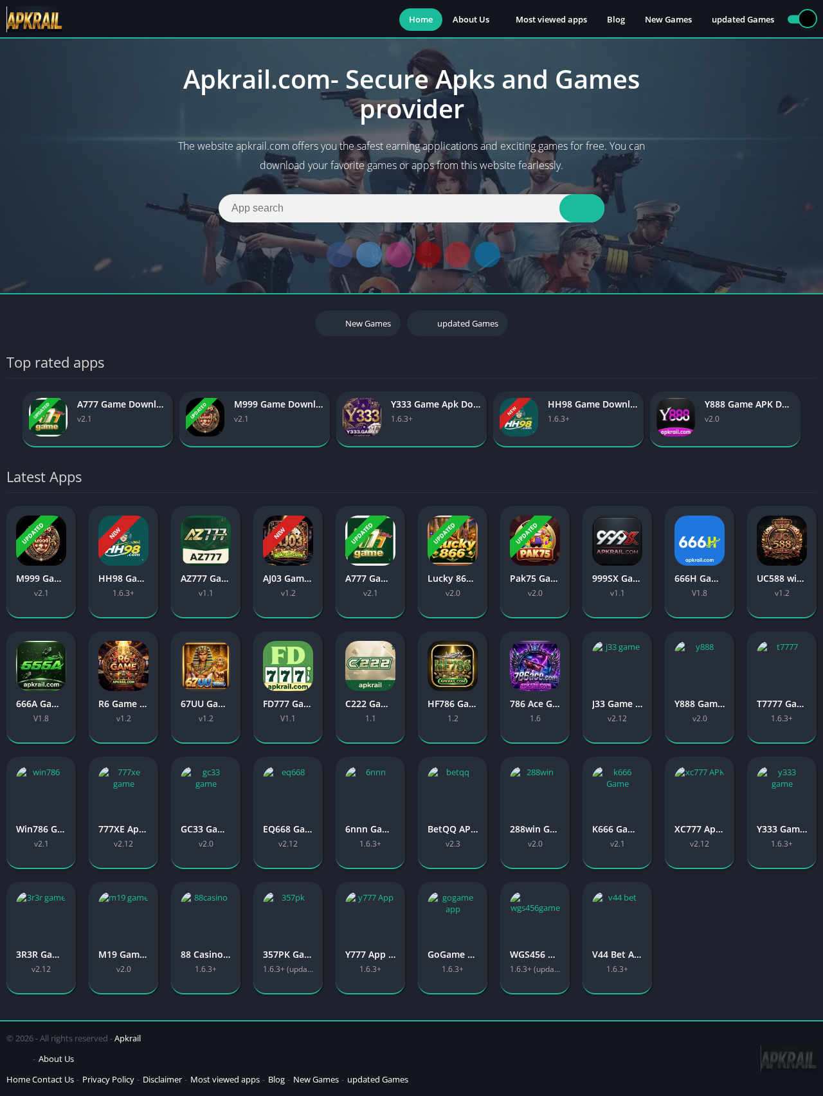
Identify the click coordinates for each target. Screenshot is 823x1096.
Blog (616, 19)
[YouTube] (428, 254)
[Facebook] (339, 254)
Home (421, 19)
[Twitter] (369, 254)
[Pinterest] (458, 254)
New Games (668, 19)
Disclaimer (162, 1079)
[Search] (581, 208)
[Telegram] (487, 254)
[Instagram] (399, 254)
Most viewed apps (551, 19)
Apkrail (127, 1038)
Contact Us (53, 1079)
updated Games (743, 19)
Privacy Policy (108, 1079)
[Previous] (10, 419)
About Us (471, 19)
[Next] (813, 419)
